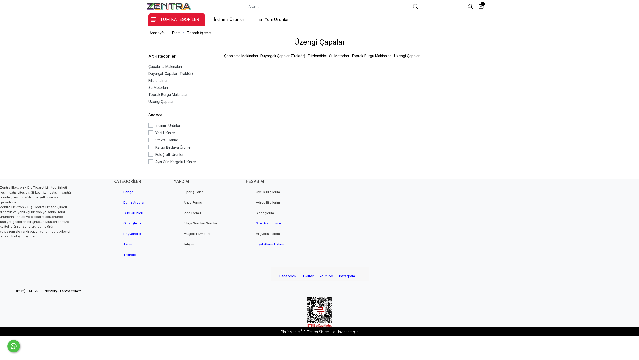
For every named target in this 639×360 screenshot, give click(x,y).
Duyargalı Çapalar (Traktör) (170, 74)
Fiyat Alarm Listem (270, 244)
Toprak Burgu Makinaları (168, 94)
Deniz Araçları (134, 202)
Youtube (326, 276)
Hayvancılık (132, 234)
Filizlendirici (157, 80)
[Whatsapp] (13, 346)
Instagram (347, 276)
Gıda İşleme (132, 223)
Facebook (287, 276)
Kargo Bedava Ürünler (173, 147)
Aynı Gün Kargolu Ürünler (175, 162)
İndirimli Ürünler (167, 126)
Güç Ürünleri (133, 213)
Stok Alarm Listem (270, 223)
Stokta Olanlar (166, 140)
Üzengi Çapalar (161, 102)
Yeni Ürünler (165, 133)
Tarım (127, 244)
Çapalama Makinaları (165, 66)
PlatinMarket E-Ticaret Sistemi (305, 332)
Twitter (308, 276)
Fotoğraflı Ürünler (169, 154)
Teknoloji (130, 255)
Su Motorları (158, 88)
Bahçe (128, 192)
